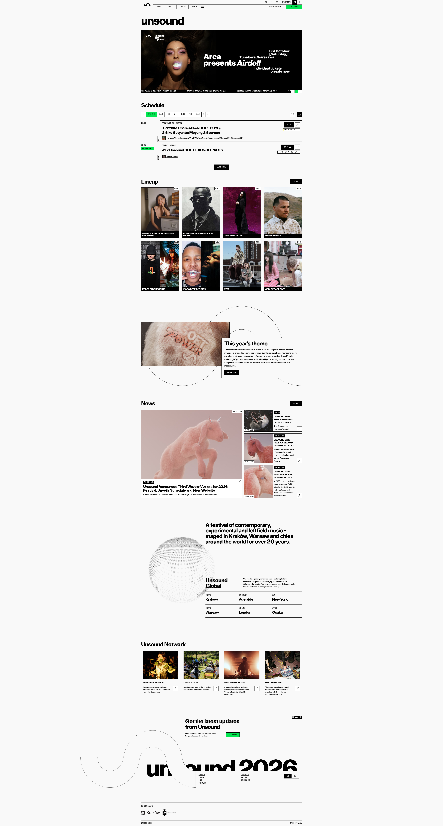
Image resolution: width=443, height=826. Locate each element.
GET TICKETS (294, 7)
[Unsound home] (147, 4)
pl (299, 2)
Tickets (182, 7)
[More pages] (202, 7)
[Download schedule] (299, 114)
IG (266, 2)
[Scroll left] (143, 114)
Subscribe (233, 735)
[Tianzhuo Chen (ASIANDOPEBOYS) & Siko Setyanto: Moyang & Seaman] (297, 124)
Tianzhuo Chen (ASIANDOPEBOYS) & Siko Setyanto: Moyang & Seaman (191, 130)
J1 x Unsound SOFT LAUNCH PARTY (193, 150)
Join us (194, 7)
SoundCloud (245, 780)
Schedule (170, 7)
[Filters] (292, 114)
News (200, 780)
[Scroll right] (207, 114)
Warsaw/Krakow (275, 7)
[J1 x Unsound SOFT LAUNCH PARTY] (297, 147)
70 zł (288, 125)
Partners (202, 783)
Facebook (244, 777)
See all (296, 182)
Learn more (231, 373)
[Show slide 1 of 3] (293, 91)
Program (202, 775)
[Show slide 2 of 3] (296, 91)
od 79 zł (287, 147)
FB (271, 2)
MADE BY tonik (296, 823)
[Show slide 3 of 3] (300, 91)
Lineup (158, 7)
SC (277, 2)
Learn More (221, 167)
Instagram (245, 775)
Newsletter (286, 2)
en (295, 2)
